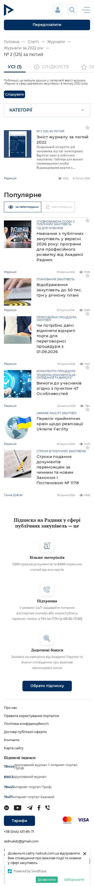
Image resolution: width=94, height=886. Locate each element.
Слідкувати (14, 94)
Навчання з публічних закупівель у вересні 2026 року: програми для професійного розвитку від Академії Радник (60, 246)
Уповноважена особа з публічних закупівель (55, 223)
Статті (33, 42)
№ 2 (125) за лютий (50, 131)
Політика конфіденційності (26, 724)
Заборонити (74, 879)
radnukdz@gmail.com (21, 841)
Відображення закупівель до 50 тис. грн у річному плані (59, 290)
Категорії (20, 110)
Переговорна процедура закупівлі (56, 318)
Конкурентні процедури (56, 371)
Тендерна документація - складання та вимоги (57, 376)
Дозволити (47, 879)
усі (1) (15, 66)
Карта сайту (14, 748)
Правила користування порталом (31, 716)
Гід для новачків (50, 228)
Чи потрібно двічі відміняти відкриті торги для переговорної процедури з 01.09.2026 (56, 338)
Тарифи (19, 820)
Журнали (56, 42)
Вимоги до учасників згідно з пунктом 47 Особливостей (59, 388)
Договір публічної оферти (25, 732)
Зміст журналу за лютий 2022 (63, 139)
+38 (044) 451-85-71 (19, 832)
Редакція (10, 178)
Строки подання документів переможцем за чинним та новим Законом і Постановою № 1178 (58, 469)
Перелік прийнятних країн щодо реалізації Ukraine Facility (60, 423)
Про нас (10, 708)
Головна (11, 42)
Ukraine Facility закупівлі (57, 413)
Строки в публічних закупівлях (61, 451)
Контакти (11, 740)
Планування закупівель (55, 279)
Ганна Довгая (13, 495)
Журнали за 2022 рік (23, 48)
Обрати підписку (47, 685)
